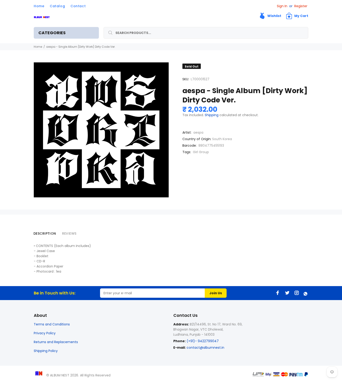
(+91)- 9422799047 (202, 341)
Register (300, 6)
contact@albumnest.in (205, 347)
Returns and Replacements (56, 342)
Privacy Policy (45, 333)
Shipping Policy (46, 350)
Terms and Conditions (52, 324)
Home (38, 47)
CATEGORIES (52, 33)
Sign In (282, 6)
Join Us (215, 293)
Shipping (211, 115)
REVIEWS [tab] (69, 233)
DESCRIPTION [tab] (45, 233)
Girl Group (201, 152)
